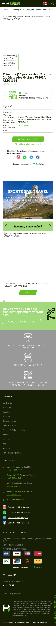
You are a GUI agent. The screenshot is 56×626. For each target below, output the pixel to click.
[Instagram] (10, 585)
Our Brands (7, 403)
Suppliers (6, 412)
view (28, 292)
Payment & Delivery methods (14, 430)
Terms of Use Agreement (12, 453)
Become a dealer (9, 421)
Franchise (6, 416)
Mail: (17, 499)
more (28, 208)
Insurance (6, 439)
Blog (4, 444)
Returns (6, 435)
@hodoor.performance (55, 609)
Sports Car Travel (9, 425)
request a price (28, 139)
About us (6, 448)
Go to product (24, 125)
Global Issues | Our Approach (28, 144)
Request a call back (21, 322)
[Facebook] (7, 585)
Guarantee (7, 407)
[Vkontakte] (4, 585)
